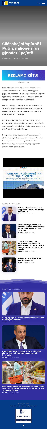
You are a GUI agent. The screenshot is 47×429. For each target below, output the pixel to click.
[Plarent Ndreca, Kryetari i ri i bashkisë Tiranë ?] (9, 264)
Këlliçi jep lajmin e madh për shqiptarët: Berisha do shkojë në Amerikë (31, 210)
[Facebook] (23, 425)
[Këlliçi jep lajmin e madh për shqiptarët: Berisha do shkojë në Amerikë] (9, 214)
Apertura (21, 214)
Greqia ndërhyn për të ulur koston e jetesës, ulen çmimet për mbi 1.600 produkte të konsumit (31, 227)
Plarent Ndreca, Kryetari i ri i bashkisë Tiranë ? (30, 259)
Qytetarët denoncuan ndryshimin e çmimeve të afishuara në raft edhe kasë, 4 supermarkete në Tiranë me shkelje (31, 245)
